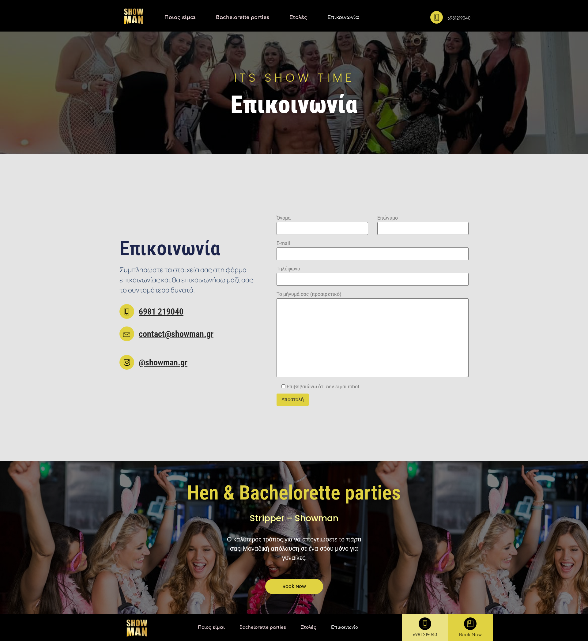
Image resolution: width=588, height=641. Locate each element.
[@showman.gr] (126, 362)
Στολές (298, 17)
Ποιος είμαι (180, 17)
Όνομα (284, 218)
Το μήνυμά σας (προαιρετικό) (309, 294)
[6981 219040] (126, 311)
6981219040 (458, 18)
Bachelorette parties (242, 17)
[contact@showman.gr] (126, 333)
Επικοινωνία (343, 17)
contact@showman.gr (176, 334)
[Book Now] (470, 623)
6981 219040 (161, 312)
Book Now (470, 634)
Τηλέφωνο (288, 269)
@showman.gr (163, 362)
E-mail (283, 243)
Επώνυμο (387, 218)
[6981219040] (436, 17)
